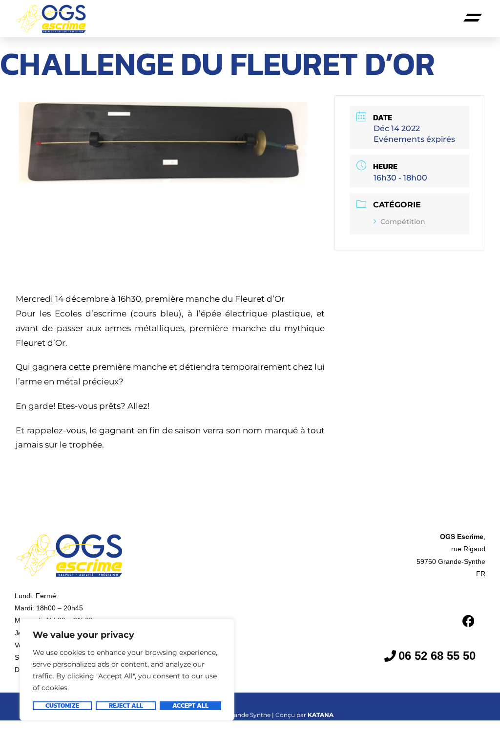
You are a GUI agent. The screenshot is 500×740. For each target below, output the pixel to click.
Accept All (190, 705)
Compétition (402, 221)
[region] (127, 669)
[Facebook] (468, 621)
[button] (472, 18)
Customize (62, 705)
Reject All (126, 705)
